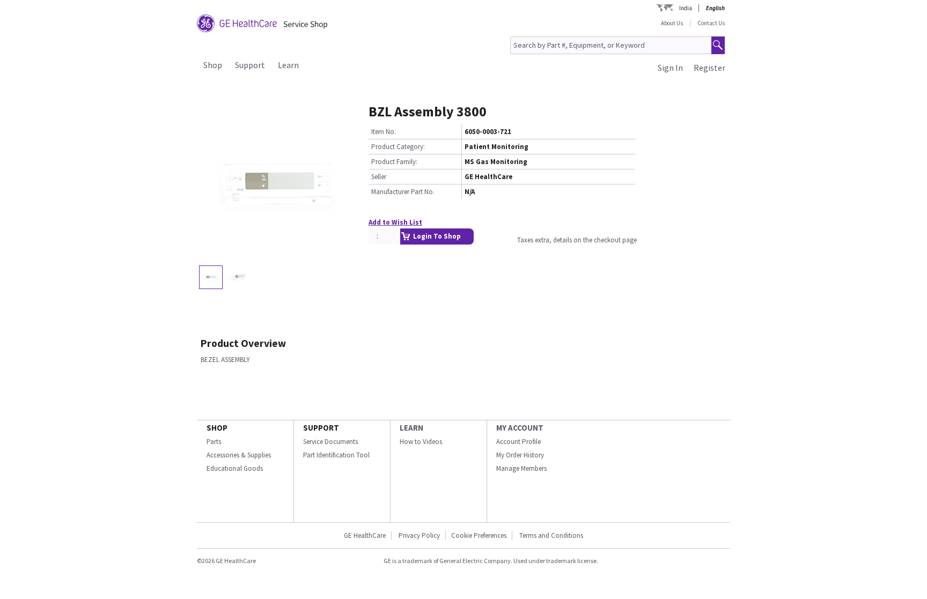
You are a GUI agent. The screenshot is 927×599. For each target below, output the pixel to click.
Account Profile (518, 441)
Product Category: (398, 146)
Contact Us (711, 23)
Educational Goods (235, 468)
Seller (378, 176)
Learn (288, 65)
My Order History (520, 455)
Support (250, 65)
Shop (212, 65)
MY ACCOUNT (519, 428)
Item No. (383, 131)
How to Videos (421, 441)
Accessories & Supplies (239, 455)
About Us (672, 23)
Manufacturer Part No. (403, 191)
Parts (214, 441)
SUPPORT (321, 428)
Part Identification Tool (336, 455)
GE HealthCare (365, 535)
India (685, 8)
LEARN (411, 428)
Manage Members (521, 468)
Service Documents (330, 441)
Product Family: (394, 161)
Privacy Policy (419, 535)
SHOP (217, 428)
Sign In (670, 67)
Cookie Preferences (478, 535)
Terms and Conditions (551, 535)
